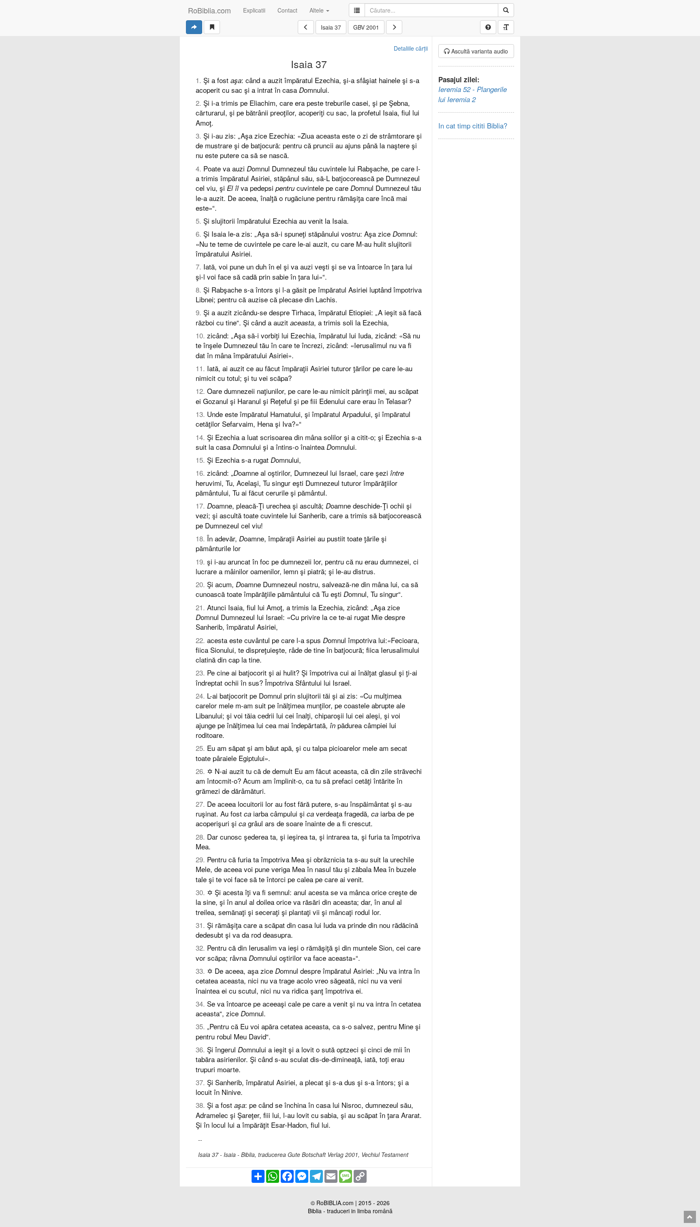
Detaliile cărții (411, 48)
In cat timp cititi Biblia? (472, 125)
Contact (287, 10)
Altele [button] (317, 10)
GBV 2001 (366, 27)
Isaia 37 (331, 27)
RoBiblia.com (209, 10)
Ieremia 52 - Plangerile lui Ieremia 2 (472, 94)
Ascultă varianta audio (479, 51)
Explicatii (254, 10)
